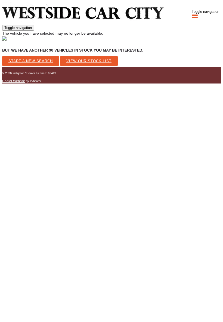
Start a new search (30, 61)
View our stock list (89, 61)
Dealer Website (13, 81)
